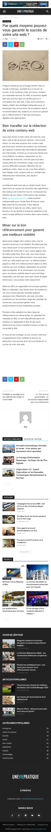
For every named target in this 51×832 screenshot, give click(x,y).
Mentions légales (9, 825)
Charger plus (24, 552)
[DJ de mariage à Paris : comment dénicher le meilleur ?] (37, 598)
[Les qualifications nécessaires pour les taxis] (13, 598)
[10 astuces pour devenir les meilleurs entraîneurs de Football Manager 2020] (8, 688)
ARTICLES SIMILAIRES (12, 439)
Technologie (14, 17)
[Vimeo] (25, 815)
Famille (29, 605)
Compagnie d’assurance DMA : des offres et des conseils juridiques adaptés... (31, 506)
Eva (6, 39)
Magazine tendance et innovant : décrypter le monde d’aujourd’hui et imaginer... (31, 643)
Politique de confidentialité (26, 825)
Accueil (4, 17)
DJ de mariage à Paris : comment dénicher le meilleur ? (35, 611)
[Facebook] (4, 44)
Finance (29, 579)
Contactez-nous (43, 825)
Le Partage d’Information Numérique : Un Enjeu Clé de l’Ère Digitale (31, 460)
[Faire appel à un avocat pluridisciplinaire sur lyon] (8, 531)
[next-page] (8, 484)
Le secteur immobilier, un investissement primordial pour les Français (37, 584)
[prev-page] (4, 484)
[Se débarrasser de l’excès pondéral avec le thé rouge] (8, 519)
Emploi (5, 605)
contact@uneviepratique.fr (32, 799)
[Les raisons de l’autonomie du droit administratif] (8, 700)
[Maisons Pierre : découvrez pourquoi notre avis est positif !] (8, 712)
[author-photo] (25, 423)
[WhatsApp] (22, 44)
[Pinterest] (16, 44)
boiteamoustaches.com (38, 829)
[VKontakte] (32, 815)
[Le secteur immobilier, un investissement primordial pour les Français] (37, 572)
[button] (4, 11)
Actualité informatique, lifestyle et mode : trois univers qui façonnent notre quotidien (31, 448)
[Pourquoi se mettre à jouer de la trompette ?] (8, 543)
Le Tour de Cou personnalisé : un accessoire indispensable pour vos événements (38, 398)
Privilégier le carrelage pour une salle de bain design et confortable (13, 397)
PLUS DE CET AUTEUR (32, 439)
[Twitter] (10, 44)
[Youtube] (38, 815)
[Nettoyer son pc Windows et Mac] (13, 572)
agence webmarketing (17, 198)
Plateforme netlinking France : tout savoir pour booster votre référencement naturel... (31, 667)
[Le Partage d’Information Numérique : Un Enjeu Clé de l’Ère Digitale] (8, 460)
